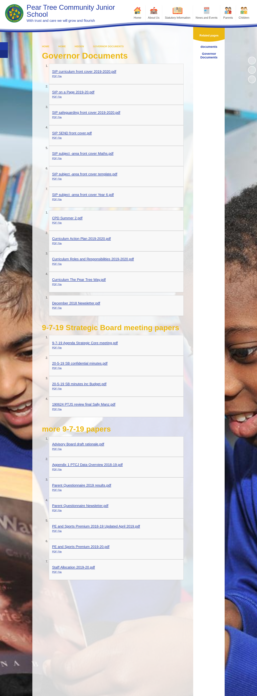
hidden (79, 46)
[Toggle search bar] (4, 46)
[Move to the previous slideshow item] (252, 70)
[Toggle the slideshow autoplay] (252, 60)
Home (45, 46)
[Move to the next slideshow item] (252, 79)
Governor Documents (108, 46)
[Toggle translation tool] (4, 54)
